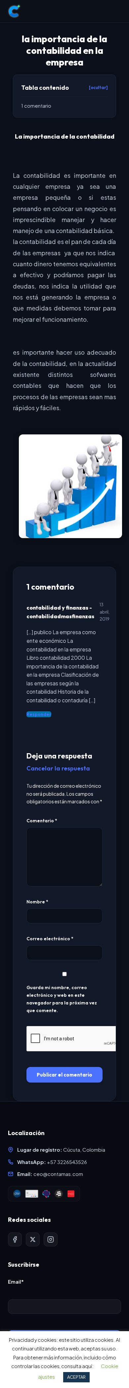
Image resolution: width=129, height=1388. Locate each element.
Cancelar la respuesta (58, 768)
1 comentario (36, 105)
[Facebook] (15, 1239)
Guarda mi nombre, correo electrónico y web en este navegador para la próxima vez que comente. (61, 998)
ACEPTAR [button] (76, 1377)
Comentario (41, 821)
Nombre (37, 902)
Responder (38, 714)
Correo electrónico (49, 939)
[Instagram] (51, 1239)
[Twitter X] (33, 1239)
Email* (16, 1281)
